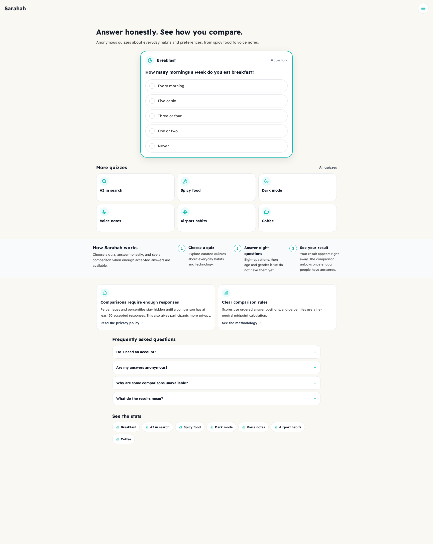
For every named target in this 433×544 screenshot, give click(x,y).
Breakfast (128, 427)
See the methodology (239, 323)
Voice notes (256, 427)
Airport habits (290, 427)
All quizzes (328, 167)
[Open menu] (423, 8)
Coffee (126, 439)
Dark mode (224, 427)
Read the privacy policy (119, 323)
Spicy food (192, 427)
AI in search (159, 427)
